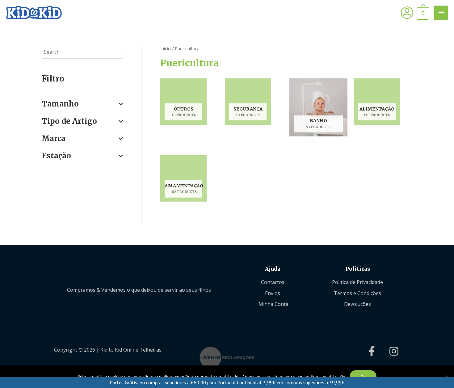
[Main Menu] (441, 13)
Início (165, 48)
